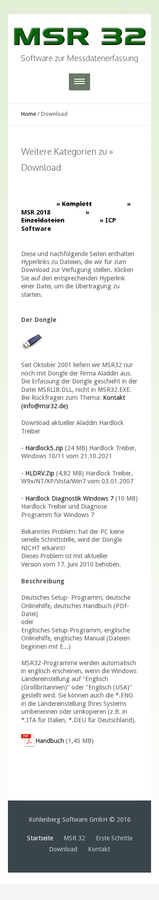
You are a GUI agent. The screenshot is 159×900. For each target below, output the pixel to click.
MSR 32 (75, 838)
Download (64, 849)
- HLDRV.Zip (37, 473)
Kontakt (99, 849)
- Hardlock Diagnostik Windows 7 (67, 498)
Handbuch (49, 740)
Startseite (41, 838)
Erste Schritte (114, 838)
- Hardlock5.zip (42, 448)
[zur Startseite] (79, 31)
